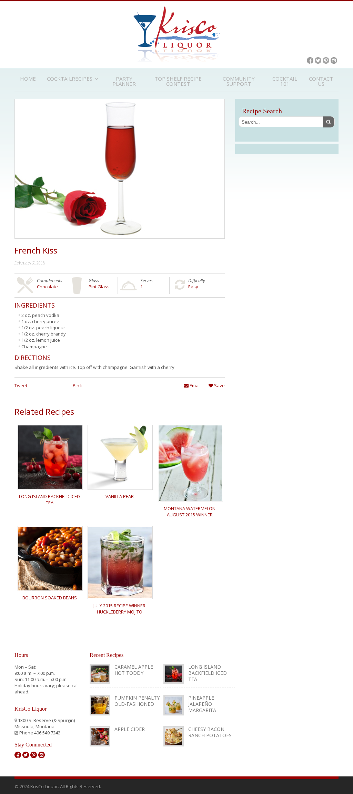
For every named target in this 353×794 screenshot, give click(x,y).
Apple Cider (129, 729)
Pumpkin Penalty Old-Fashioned (137, 700)
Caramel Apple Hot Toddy (133, 669)
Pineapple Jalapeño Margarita (202, 703)
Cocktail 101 (284, 81)
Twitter (318, 60)
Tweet (20, 385)
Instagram (334, 60)
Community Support (239, 81)
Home (28, 78)
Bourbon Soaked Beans (49, 598)
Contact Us (321, 81)
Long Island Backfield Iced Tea (49, 499)
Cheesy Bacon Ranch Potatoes (210, 732)
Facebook (310, 60)
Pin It (78, 385)
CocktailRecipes (69, 78)
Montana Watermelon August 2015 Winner (189, 511)
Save (219, 385)
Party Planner (124, 81)
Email (195, 385)
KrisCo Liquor (176, 34)
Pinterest (326, 60)
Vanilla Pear (119, 496)
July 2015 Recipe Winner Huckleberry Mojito (119, 608)
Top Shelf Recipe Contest (178, 81)
